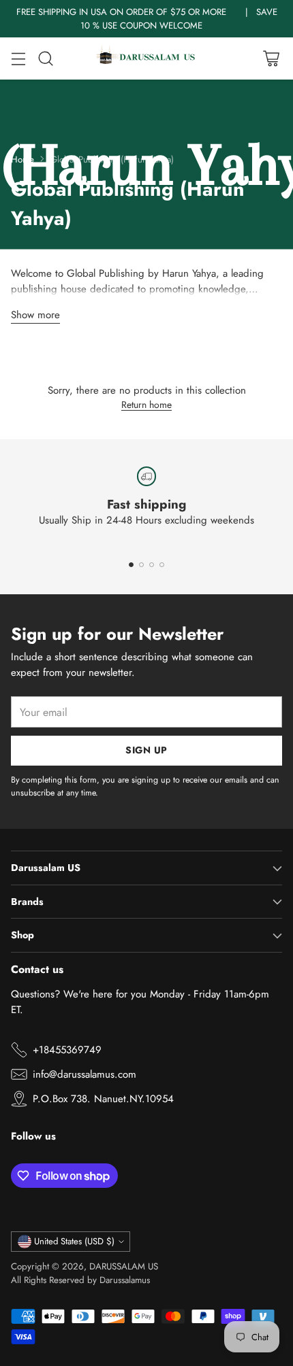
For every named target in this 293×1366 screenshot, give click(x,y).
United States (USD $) (74, 1241)
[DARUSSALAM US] (146, 58)
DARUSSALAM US (123, 1266)
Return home (146, 404)
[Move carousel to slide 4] (161, 564)
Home (22, 159)
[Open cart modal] (271, 59)
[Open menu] (18, 59)
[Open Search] (45, 59)
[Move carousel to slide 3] (151, 564)
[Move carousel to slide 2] (141, 564)
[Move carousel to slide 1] (131, 564)
